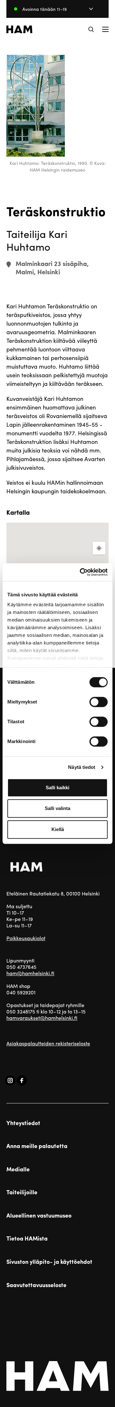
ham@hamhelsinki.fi (30, 973)
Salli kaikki (57, 787)
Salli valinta (57, 808)
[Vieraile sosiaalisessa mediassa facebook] (22, 1080)
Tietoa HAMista (27, 1238)
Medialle (18, 1169)
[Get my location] (99, 548)
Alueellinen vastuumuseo (39, 1215)
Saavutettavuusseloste (36, 1284)
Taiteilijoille (21, 1192)
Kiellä (57, 829)
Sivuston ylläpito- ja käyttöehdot (49, 1261)
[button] (91, 29)
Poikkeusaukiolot (25, 938)
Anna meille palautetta (36, 1145)
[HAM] (19, 29)
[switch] (98, 702)
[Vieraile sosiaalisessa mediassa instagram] (10, 1080)
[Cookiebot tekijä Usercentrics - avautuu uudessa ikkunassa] (81, 572)
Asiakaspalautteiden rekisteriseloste (48, 1043)
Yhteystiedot (23, 1122)
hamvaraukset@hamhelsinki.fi (41, 1017)
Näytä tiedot (81, 767)
